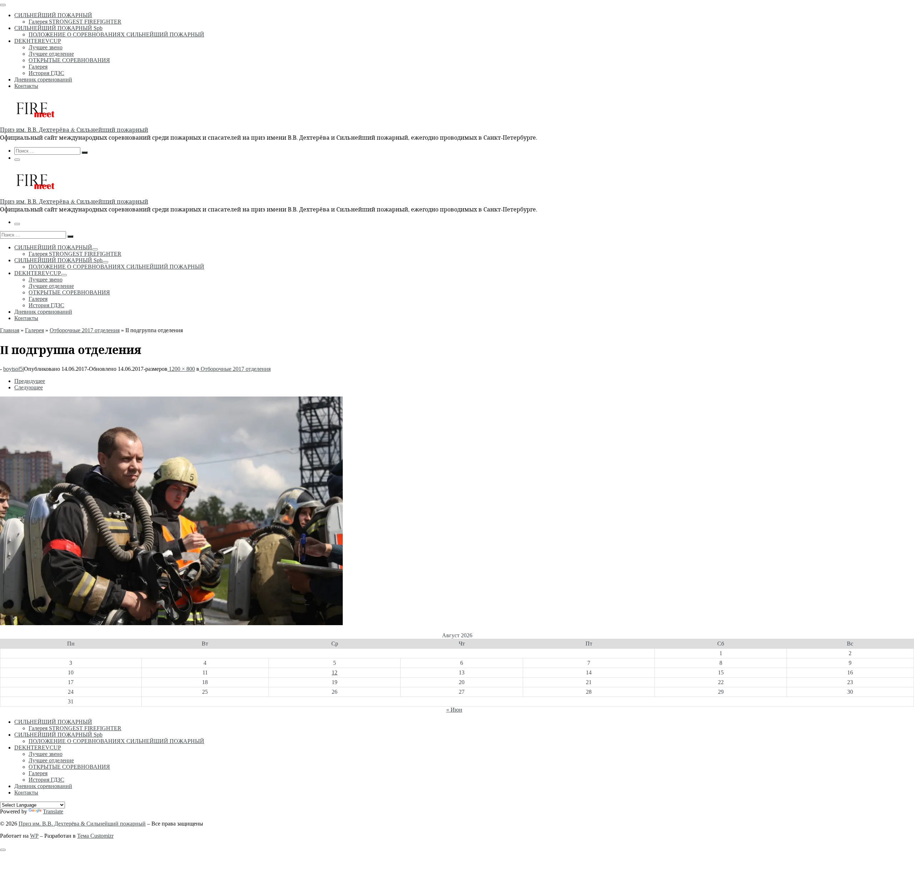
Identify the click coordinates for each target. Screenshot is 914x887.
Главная (9, 330)
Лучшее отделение (51, 760)
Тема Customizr (95, 836)
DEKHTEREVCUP (37, 747)
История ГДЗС (46, 780)
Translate (53, 811)
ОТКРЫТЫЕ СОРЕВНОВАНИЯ (69, 767)
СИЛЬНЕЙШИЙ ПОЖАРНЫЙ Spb (58, 735)
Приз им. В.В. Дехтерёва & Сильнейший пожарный (82, 824)
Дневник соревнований (43, 786)
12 (334, 672)
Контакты (26, 792)
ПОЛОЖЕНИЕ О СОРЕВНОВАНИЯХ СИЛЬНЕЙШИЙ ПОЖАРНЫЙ (116, 741)
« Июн (454, 710)
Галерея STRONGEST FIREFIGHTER (75, 728)
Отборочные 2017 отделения (85, 330)
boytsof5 (13, 369)
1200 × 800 (181, 369)
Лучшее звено (45, 754)
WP (34, 836)
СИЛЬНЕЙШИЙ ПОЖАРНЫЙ (53, 722)
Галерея (34, 330)
